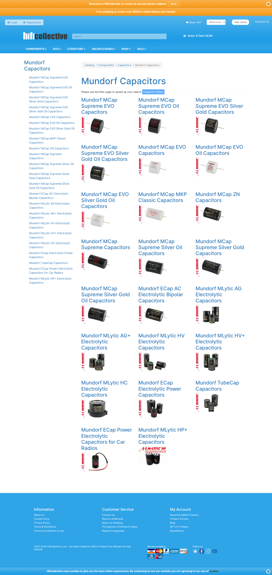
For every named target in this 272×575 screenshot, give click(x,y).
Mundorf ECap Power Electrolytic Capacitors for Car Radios (106, 439)
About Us (39, 514)
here (174, 3)
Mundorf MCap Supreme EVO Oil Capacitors (158, 106)
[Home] (45, 36)
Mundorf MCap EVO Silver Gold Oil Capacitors (105, 200)
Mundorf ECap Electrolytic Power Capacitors (159, 389)
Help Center (240, 22)
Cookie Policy (41, 518)
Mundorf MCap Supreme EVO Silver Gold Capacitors (219, 106)
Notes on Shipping (112, 522)
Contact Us (262, 21)
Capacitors (124, 65)
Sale (141, 48)
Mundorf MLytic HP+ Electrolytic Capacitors (162, 436)
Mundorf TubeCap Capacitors (48, 263)
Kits (57, 48)
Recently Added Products (184, 514)
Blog (172, 522)
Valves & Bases (103, 48)
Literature (76, 48)
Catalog (89, 65)
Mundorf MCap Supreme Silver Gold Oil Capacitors (105, 294)
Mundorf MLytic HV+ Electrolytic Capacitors (220, 341)
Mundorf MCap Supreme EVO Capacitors (99, 106)
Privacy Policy (42, 522)
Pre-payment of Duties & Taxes (119, 526)
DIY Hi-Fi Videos (179, 526)
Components (36, 48)
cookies (214, 571)
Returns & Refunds (112, 518)
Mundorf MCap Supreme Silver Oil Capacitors (160, 247)
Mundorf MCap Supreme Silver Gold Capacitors (220, 247)
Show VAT (195, 22)
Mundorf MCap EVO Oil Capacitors (52, 122)
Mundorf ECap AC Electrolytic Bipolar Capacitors (160, 294)
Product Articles (179, 518)
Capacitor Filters (153, 91)
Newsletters (177, 530)
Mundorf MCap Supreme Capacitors (105, 244)
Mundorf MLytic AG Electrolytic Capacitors (219, 294)
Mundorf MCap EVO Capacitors (50, 117)
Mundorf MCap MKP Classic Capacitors (162, 197)
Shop (126, 48)
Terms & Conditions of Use (49, 530)
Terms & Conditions (45, 526)
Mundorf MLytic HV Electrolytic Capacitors (161, 341)
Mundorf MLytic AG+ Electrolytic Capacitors (106, 341)
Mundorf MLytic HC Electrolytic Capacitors (104, 389)
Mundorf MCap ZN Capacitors (49, 148)
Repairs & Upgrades (113, 530)
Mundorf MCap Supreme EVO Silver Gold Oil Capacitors (105, 153)
